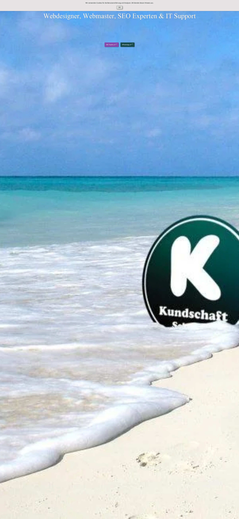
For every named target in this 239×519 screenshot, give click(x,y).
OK (119, 7)
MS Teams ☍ (111, 44)
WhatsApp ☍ (126, 44)
